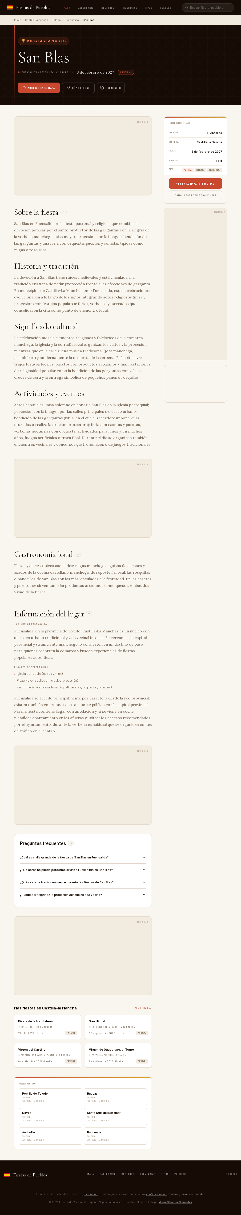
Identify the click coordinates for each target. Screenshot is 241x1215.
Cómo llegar (81, 87)
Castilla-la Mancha (36, 19)
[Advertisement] (83, 158)
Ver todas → (143, 1007)
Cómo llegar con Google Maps (195, 195)
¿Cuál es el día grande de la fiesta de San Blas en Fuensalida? (64, 857)
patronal (71, 1033)
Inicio (17, 19)
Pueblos (166, 7)
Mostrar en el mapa (41, 87)
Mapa (67, 7)
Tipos (148, 7)
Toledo (56, 19)
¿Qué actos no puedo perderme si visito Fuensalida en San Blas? (66, 870)
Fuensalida (72, 19)
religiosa (201, 170)
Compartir (115, 87)
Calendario (86, 7)
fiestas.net (91, 1193)
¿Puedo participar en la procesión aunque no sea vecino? (61, 895)
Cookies (231, 1173)
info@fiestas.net (156, 1193)
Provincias (129, 7)
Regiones (107, 7)
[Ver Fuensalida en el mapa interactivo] (195, 383)
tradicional (214, 170)
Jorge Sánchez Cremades (175, 1201)
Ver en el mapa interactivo (195, 183)
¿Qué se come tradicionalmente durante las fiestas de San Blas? (67, 882)
